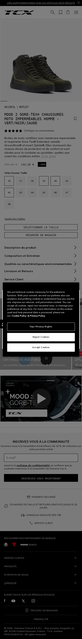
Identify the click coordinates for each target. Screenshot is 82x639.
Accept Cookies (41, 347)
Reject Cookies (41, 337)
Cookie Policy (19, 315)
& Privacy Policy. (36, 315)
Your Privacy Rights (41, 326)
